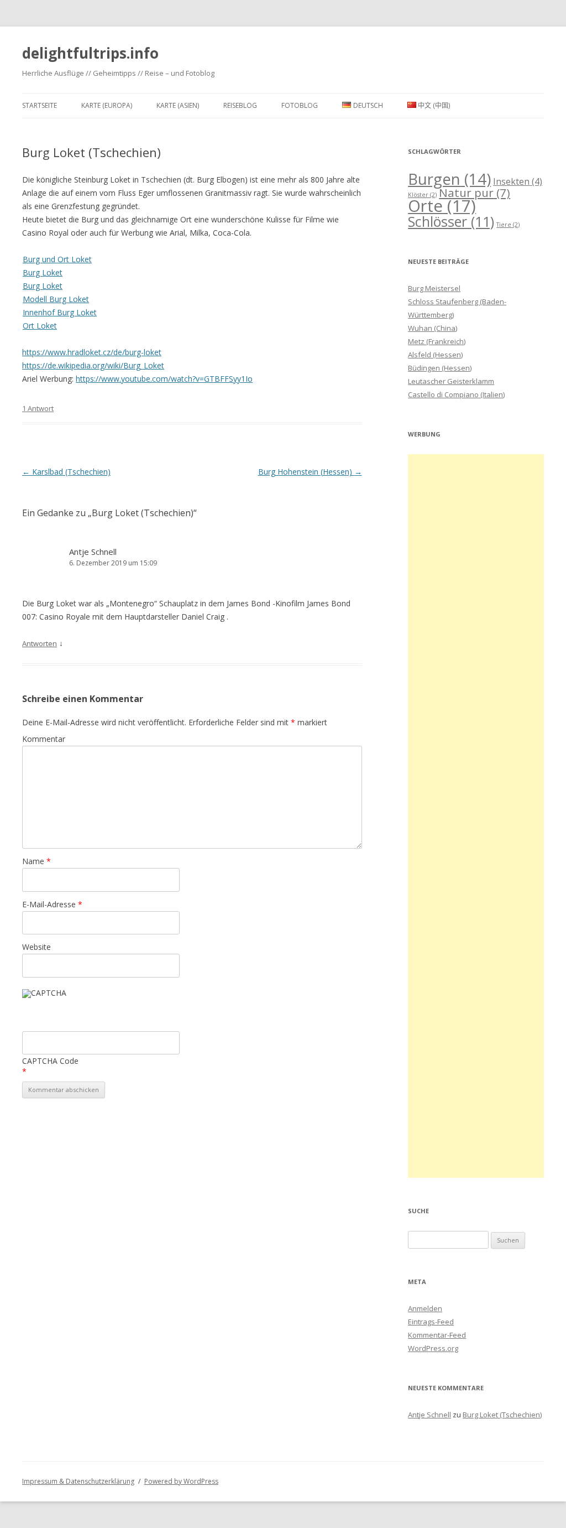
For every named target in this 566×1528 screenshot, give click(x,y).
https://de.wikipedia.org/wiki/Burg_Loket (93, 365)
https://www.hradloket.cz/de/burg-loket (91, 352)
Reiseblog (240, 105)
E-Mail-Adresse (52, 904)
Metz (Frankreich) (436, 341)
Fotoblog (299, 105)
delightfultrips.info (90, 53)
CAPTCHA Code (50, 1061)
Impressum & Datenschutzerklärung (78, 1481)
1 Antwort (38, 408)
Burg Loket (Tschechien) (502, 1415)
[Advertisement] (476, 816)
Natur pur (474, 192)
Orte (442, 206)
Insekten (517, 181)
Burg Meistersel (434, 288)
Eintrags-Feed (431, 1322)
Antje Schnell (93, 551)
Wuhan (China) (432, 328)
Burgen (449, 179)
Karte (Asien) (177, 105)
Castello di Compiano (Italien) (456, 394)
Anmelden (425, 1308)
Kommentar (43, 739)
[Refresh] (104, 996)
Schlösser (451, 221)
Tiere (508, 224)
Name (36, 861)
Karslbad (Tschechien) (66, 471)
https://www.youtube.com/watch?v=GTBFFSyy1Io (164, 378)
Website (36, 947)
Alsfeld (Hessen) (435, 355)
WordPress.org (433, 1348)
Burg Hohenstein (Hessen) (310, 471)
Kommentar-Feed (437, 1335)
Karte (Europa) (106, 105)
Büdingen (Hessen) (439, 368)
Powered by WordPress (181, 1481)
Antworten (39, 643)
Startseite (39, 105)
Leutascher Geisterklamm (451, 381)
